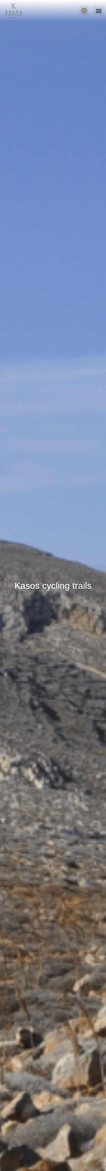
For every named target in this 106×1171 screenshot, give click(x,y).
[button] (98, 11)
